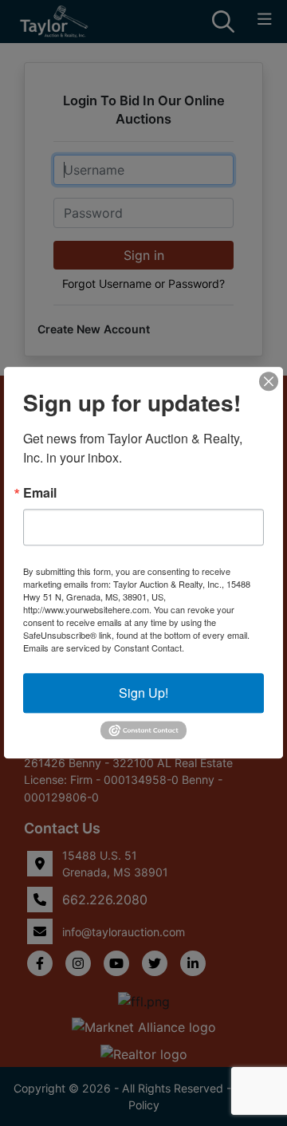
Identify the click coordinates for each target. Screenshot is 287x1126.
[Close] (268, 381)
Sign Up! (143, 692)
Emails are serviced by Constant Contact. (103, 647)
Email (40, 492)
